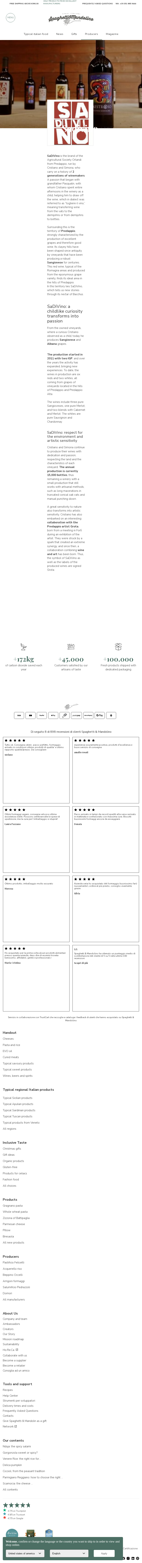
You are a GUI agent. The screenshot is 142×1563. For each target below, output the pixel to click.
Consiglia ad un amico (16, 1370)
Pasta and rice (11, 1045)
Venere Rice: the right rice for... (22, 1459)
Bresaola (8, 1236)
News (59, 34)
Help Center (10, 1396)
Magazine (112, 34)
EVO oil (7, 1051)
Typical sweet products (17, 1069)
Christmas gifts (12, 1149)
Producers (91, 34)
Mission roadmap (13, 1339)
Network (8, 1426)
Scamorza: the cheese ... (18, 1483)
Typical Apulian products (18, 1104)
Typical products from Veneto (21, 1123)
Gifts (74, 34)
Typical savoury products (18, 1063)
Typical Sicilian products (17, 1098)
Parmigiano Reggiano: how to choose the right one (33, 1477)
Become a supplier (14, 1360)
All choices (9, 1186)
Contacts (8, 1416)
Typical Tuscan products (17, 1116)
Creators (8, 1329)
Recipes (8, 1390)
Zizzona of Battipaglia (16, 1218)
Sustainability (11, 1344)
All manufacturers (14, 1299)
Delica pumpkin (12, 1465)
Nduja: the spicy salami (17, 1446)
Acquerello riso (12, 1269)
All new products (13, 1242)
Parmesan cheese (14, 1224)
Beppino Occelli (13, 1275)
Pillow (7, 1230)
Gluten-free (10, 1167)
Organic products (13, 1161)
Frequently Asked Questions (20, 1411)
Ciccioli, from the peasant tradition (24, 1471)
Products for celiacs (15, 1173)
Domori (7, 1293)
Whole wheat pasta (15, 1212)
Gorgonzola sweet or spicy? (20, 1453)
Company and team (15, 1319)
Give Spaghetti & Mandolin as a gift (25, 1421)
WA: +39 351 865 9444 (126, 3)
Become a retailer (14, 1365)
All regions (9, 1129)
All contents (10, 1489)
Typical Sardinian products (19, 1110)
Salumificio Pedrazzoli (16, 1287)
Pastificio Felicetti (13, 1262)
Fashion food (11, 1179)
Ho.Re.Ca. (9, 1350)
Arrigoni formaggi (14, 1281)
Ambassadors (11, 1324)
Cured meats (11, 1057)
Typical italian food (36, 34)
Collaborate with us (15, 1355)
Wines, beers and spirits (18, 1076)
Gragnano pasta (13, 1206)
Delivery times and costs (18, 1406)
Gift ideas (9, 1155)
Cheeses (8, 1039)
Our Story (9, 1334)
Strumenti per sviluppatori (19, 1401)
